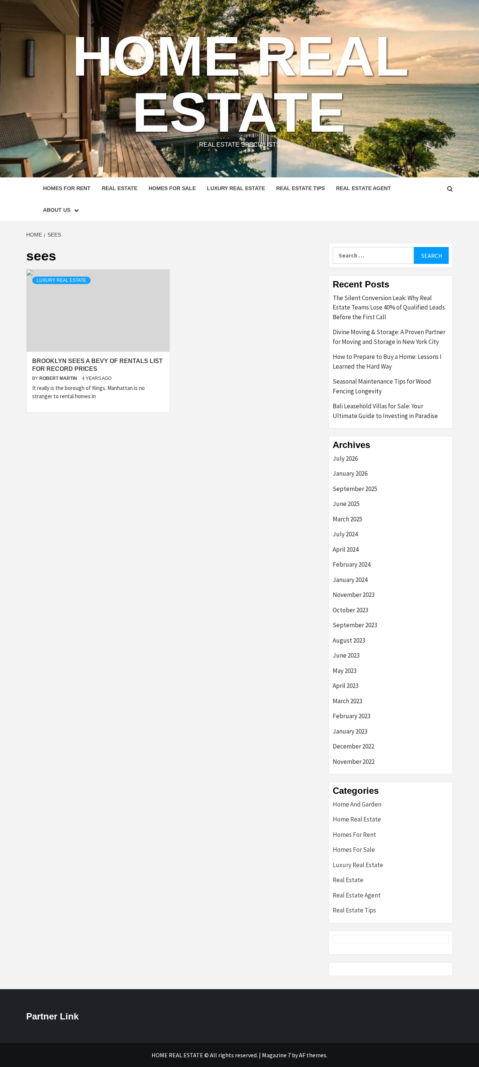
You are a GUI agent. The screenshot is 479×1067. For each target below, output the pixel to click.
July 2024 (345, 534)
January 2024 (350, 580)
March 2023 (347, 701)
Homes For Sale (172, 188)
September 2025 (355, 489)
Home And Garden (357, 804)
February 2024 (351, 564)
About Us (56, 210)
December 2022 (353, 746)
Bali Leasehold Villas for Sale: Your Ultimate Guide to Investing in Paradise (385, 411)
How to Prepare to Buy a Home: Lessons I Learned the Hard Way (387, 362)
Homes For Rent (67, 188)
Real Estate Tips (300, 188)
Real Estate (119, 188)
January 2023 (350, 731)
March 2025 (347, 519)
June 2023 (346, 655)
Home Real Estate (240, 84)
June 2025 (346, 504)
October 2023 (350, 610)
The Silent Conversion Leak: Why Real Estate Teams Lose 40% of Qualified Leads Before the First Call (389, 307)
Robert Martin (58, 378)
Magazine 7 (276, 1055)
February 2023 (351, 716)
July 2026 (345, 458)
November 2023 (354, 595)
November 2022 (354, 761)
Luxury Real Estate (236, 188)
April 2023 (346, 686)
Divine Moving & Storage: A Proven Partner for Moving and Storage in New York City (389, 337)
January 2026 (350, 473)
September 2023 (355, 625)
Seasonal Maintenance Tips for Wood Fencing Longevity (382, 386)
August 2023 (349, 640)
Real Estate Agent (363, 188)
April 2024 (346, 549)
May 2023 (345, 671)
